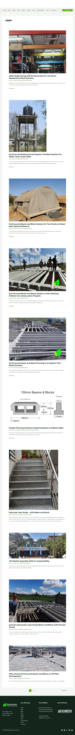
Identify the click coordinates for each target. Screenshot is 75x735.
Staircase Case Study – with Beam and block (29, 512)
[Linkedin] (69, 3)
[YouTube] (72, 3)
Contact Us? (53, 10)
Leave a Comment (13, 80)
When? (28, 10)
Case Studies (20, 80)
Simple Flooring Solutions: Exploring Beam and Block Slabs (36, 428)
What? (14, 10)
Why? (18, 10)
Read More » (11, 88)
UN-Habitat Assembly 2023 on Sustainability (29, 561)
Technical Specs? (40, 10)
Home (4, 10)
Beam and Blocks (21, 430)
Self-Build (27, 430)
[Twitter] (67, 3)
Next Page (65, 690)
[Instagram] (64, 3)
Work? (47, 10)
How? (33, 10)
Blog (19, 159)
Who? (9, 10)
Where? (23, 10)
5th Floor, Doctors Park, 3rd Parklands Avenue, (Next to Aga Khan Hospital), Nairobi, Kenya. (46, 709)
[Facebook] (61, 3)
